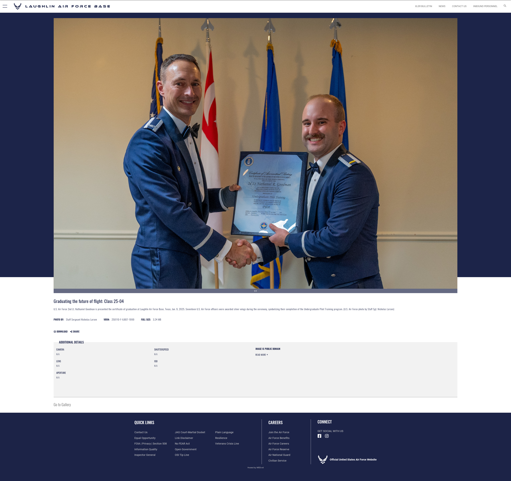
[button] (4, 6)
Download (61, 331)
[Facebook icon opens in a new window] (320, 436)
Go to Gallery (62, 404)
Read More (261, 354)
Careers (275, 422)
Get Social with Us (330, 431)
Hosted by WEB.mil (256, 467)
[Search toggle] (505, 6)
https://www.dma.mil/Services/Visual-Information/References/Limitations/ (340, 364)
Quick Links (144, 422)
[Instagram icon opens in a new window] (327, 436)
